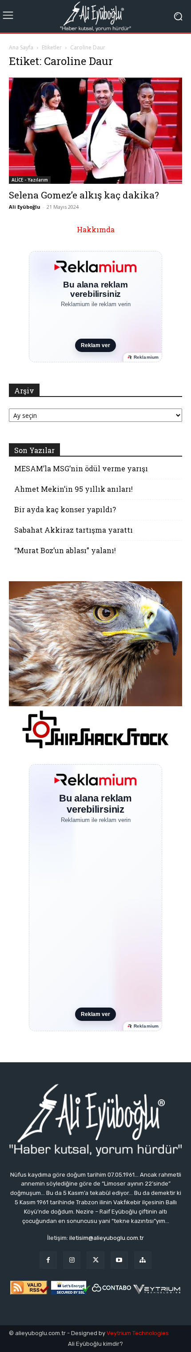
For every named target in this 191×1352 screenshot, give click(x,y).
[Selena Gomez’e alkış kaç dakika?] (95, 130)
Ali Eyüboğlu (24, 206)
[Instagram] (71, 1260)
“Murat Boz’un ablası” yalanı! (65, 550)
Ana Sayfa (21, 47)
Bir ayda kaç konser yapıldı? (65, 509)
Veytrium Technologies (138, 1333)
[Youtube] (119, 1260)
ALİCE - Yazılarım (30, 180)
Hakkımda (96, 229)
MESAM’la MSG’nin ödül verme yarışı (81, 468)
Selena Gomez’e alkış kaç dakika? (84, 195)
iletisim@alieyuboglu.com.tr (106, 1238)
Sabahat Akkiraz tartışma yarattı (73, 529)
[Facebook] (48, 1260)
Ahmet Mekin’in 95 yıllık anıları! (73, 489)
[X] (95, 1260)
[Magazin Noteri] (142, 1260)
